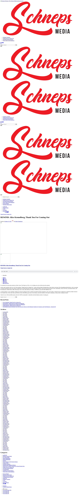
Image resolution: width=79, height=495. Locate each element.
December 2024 (6, 334)
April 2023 (5, 356)
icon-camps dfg (6, 491)
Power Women (6, 203)
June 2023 (5, 353)
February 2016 (6, 447)
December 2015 (6, 449)
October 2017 (5, 425)
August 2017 (5, 427)
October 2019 (5, 402)
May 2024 (5, 341)
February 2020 (6, 398)
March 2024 (5, 344)
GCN (4, 208)
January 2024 (5, 346)
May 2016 (5, 444)
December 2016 (6, 436)
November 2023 (6, 348)
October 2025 (5, 323)
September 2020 (6, 390)
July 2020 (5, 392)
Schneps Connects (6, 37)
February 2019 (6, 411)
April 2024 (5, 342)
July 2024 (5, 339)
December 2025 (6, 320)
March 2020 (5, 397)
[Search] (0, 43)
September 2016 (6, 440)
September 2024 (6, 337)
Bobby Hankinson (18, 221)
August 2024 (5, 338)
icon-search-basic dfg (7, 490)
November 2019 (6, 401)
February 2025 (6, 331)
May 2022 (5, 368)
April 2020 (5, 395)
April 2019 (5, 409)
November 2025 (6, 321)
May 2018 (5, 417)
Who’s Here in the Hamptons (8, 40)
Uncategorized (6, 469)
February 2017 (6, 434)
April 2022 (5, 369)
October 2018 (5, 412)
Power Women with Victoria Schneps (10, 461)
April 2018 (5, 419)
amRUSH (5, 206)
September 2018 (6, 413)
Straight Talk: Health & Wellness (9, 465)
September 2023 (6, 350)
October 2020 (5, 389)
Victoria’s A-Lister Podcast (8, 470)
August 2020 (5, 391)
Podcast (4, 460)
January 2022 (5, 372)
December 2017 (6, 423)
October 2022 (5, 362)
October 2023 (5, 349)
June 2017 (5, 430)
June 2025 (5, 327)
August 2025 (5, 325)
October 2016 (5, 438)
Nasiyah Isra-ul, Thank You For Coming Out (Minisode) (14, 304)
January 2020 (5, 399)
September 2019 (6, 403)
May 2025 (5, 328)
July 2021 (5, 379)
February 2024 (6, 345)
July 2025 (5, 326)
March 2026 (5, 317)
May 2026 (5, 315)
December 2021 (6, 373)
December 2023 (6, 347)
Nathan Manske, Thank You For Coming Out (12, 305)
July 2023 (5, 352)
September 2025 (6, 324)
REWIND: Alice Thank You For (15, 265)
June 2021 (5, 380)
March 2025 (5, 330)
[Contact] (2, 42)
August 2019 (5, 404)
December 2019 (6, 400)
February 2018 (6, 421)
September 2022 (6, 363)
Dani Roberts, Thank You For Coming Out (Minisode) (13, 303)
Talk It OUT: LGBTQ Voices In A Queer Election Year (14, 466)
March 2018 (5, 420)
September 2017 (6, 426)
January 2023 (5, 359)
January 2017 (5, 435)
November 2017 (6, 424)
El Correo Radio (6, 457)
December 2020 (6, 387)
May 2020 (5, 394)
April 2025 (5, 329)
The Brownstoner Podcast (8, 39)
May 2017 (5, 431)
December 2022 (6, 360)
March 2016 (5, 446)
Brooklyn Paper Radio (7, 204)
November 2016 (6, 437)
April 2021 (5, 382)
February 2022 (6, 371)
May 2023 (5, 355)
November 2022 (6, 361)
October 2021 (5, 376)
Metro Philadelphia (6, 458)
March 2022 (5, 370)
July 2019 (5, 405)
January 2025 (5, 332)
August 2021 (5, 378)
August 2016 (5, 441)
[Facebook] (0, 42)
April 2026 (5, 316)
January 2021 (5, 385)
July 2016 (5, 442)
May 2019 (5, 408)
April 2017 (5, 432)
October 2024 (5, 336)
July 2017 (5, 429)
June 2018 (5, 416)
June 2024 (5, 340)
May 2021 (5, 381)
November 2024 (6, 335)
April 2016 (5, 445)
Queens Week (5, 207)
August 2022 (5, 365)
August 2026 (5, 312)
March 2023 (5, 357)
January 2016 (5, 448)
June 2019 (5, 406)
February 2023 (6, 358)
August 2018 (5, 414)
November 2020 (6, 388)
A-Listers (5, 210)
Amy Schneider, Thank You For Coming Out (12, 302)
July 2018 (5, 415)
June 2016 (5, 443)
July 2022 (5, 366)
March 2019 (5, 410)
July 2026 (5, 313)
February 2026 (6, 318)
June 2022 (5, 367)
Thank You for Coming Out (8, 38)
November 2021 (6, 374)
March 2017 (5, 433)
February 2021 (6, 384)
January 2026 (5, 319)
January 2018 (5, 422)
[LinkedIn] (1, 42)
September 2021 (6, 377)
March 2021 (5, 383)
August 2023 (5, 351)
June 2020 (5, 393)
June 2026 (5, 314)
